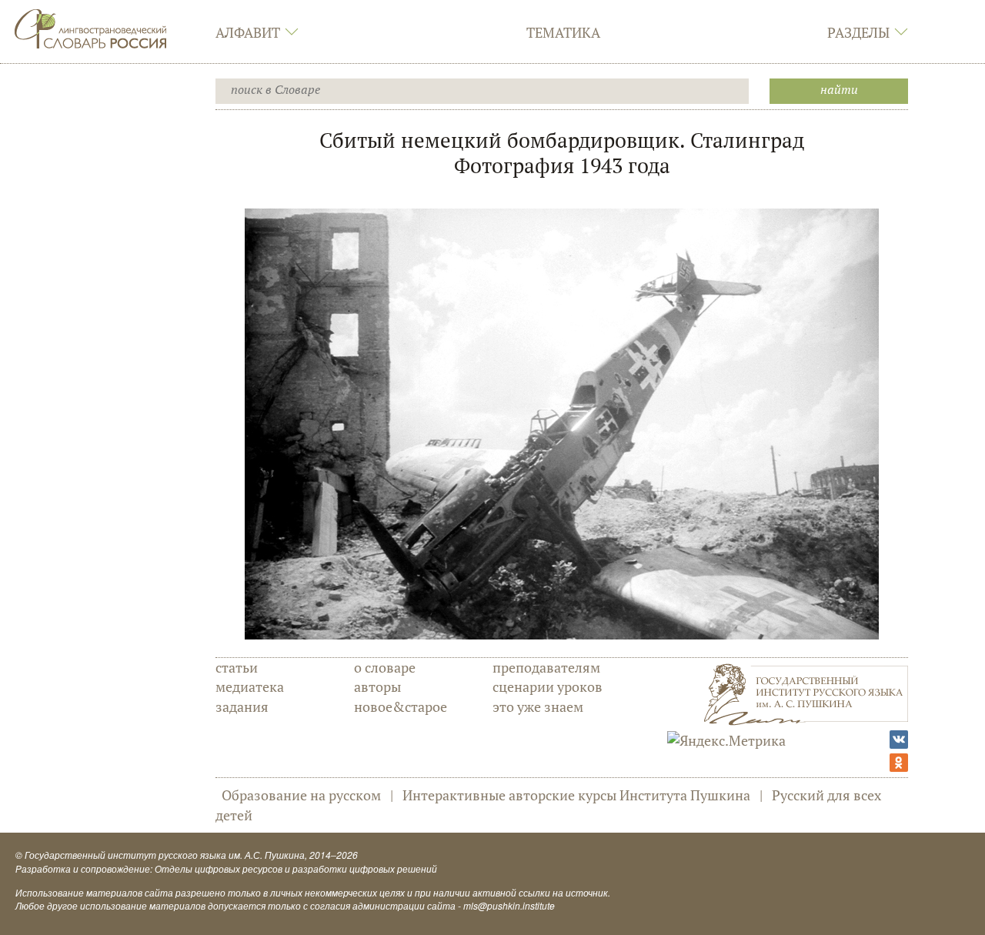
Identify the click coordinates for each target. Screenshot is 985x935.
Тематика (563, 32)
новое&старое (400, 706)
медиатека (249, 686)
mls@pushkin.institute (509, 905)
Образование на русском (301, 795)
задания (242, 706)
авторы (377, 686)
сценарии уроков (547, 686)
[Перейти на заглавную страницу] (91, 27)
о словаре (385, 667)
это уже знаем (537, 706)
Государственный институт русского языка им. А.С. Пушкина (165, 854)
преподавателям (546, 667)
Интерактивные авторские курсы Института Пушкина (576, 795)
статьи (236, 667)
